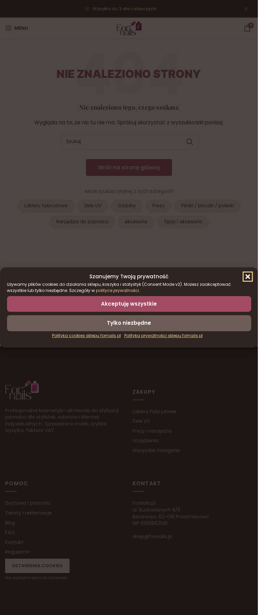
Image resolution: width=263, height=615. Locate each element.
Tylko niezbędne (129, 322)
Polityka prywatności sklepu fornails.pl (163, 335)
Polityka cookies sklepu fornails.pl (86, 335)
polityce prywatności (117, 290)
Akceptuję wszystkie (129, 303)
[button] (247, 276)
